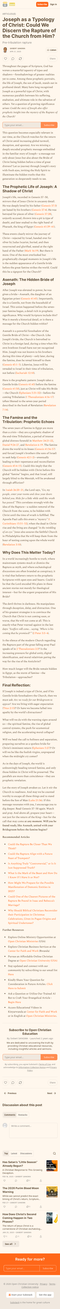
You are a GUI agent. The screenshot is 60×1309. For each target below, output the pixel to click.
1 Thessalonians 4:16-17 (39, 397)
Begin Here (14, 1002)
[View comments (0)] (13, 59)
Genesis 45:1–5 (11, 365)
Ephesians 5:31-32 (29, 393)
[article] (30, 1171)
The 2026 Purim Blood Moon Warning (20, 1190)
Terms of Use (45, 1064)
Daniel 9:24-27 (10, 445)
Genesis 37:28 (43, 214)
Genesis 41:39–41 (44, 227)
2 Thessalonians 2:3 (27, 649)
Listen (53, 50)
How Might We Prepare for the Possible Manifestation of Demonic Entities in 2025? (31, 887)
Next (49, 1093)
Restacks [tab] (22, 1114)
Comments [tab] (9, 1114)
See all (8, 1243)
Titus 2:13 (8, 708)
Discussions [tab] (26, 1153)
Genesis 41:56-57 (45, 449)
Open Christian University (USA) (38, 961)
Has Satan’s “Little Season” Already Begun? (19, 1164)
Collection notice (30, 1287)
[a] (52, 1191)
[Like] (5, 59)
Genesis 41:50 (11, 389)
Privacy (43, 1283)
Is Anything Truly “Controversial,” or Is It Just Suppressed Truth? (32, 866)
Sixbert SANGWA (17, 48)
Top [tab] (6, 1153)
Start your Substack (21, 1294)
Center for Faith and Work (23, 951)
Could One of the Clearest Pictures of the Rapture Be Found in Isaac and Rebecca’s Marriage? (31, 901)
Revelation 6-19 (34, 445)
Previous (12, 1093)
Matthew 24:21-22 (42, 441)
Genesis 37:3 (49, 206)
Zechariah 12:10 (25, 373)
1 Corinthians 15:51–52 (26, 521)
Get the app (45, 1294)
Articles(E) (9, 14)
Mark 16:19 (31, 251)
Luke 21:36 (35, 800)
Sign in (53, 4)
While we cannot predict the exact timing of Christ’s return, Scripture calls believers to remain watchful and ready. (22, 1197)
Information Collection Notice (32, 1067)
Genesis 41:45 (29, 299)
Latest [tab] (14, 1153)
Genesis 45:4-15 (12, 466)
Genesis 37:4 (39, 210)
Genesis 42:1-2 (25, 457)
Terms (52, 1283)
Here (11, 974)
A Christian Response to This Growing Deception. (22, 1171)
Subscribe (42, 4)
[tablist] (15, 1115)
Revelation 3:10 (11, 545)
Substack (14, 1302)
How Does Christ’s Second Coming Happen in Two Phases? (19, 1218)
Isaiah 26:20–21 (15, 490)
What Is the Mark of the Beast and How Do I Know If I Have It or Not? (32, 875)
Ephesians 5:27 (41, 748)
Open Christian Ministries (23, 941)
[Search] (54, 1153)
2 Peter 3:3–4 (40, 633)
